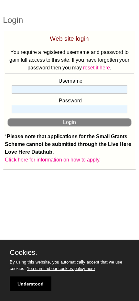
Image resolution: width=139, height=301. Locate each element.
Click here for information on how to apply (52, 159)
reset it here (96, 67)
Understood (30, 283)
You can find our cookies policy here (61, 268)
